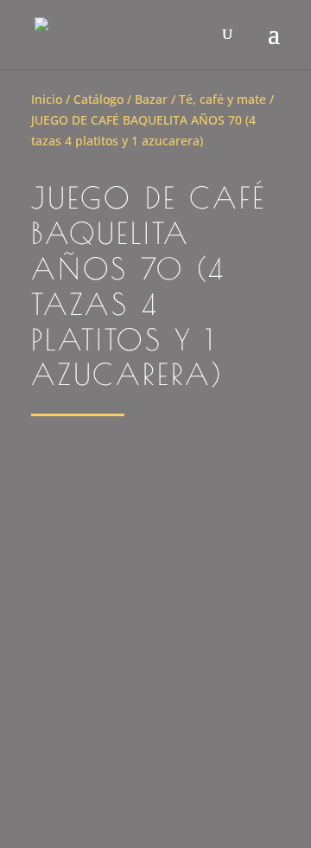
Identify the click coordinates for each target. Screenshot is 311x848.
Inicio (46, 99)
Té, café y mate (222, 99)
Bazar (151, 99)
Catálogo (98, 99)
